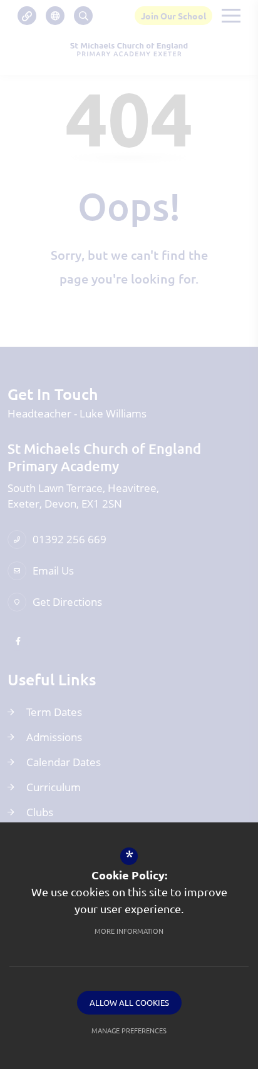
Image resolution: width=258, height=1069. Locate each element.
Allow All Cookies (129, 1002)
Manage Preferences (129, 1030)
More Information (129, 931)
